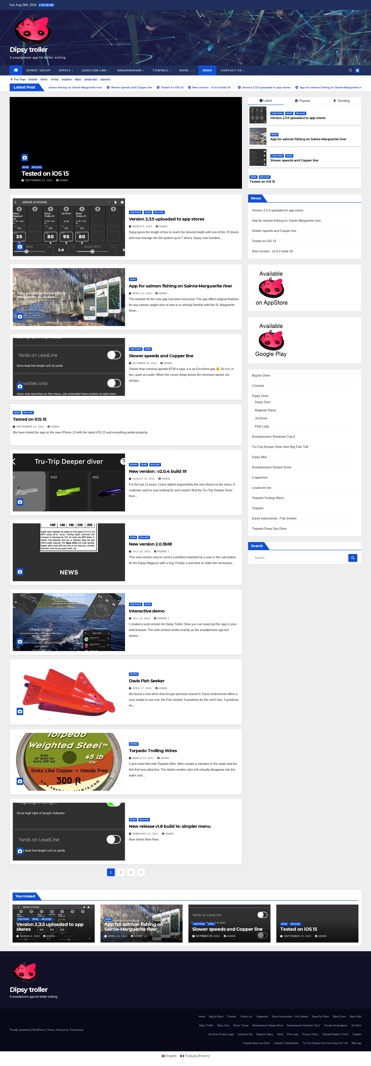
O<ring (54, 79)
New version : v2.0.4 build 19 (62, 173)
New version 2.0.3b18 (150, 544)
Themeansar (76, 1029)
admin (58, 180)
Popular (304, 100)
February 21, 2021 (146, 833)
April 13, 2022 (143, 293)
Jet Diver (261, 418)
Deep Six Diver (320, 1016)
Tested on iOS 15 (262, 181)
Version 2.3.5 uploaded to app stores (297, 118)
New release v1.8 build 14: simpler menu (170, 826)
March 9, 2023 (143, 226)
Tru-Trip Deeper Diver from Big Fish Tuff (280, 447)
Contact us (231, 70)
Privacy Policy (310, 1034)
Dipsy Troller (206, 1025)
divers (44, 79)
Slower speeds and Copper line (294, 160)
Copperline (260, 477)
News (207, 70)
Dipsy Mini (259, 457)
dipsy (78, 79)
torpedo (33, 79)
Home (202, 1016)
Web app (356, 1043)
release (47, 167)
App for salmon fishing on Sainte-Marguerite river (308, 139)
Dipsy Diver (260, 396)
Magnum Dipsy (265, 410)
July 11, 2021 (142, 618)
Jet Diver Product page (221, 1034)
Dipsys (65, 70)
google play (90, 79)
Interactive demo (146, 611)
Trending (343, 100)
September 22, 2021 (30, 426)
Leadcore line (94, 70)
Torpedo (160, 70)
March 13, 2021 (144, 758)
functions (277, 113)
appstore (105, 79)
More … (186, 70)
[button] (350, 70)
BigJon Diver (261, 375)
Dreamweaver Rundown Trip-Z (273, 436)
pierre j (163, 551)
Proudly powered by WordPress (28, 1029)
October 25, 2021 (145, 363)
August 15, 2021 (36, 180)
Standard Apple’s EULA (335, 1034)
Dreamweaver (129, 70)
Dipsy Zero (262, 402)
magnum (66, 79)
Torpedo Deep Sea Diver (269, 528)
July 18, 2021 (142, 551)
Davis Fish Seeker (146, 680)
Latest (267, 100)
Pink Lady (262, 426)
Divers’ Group (38, 70)
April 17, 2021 (143, 688)
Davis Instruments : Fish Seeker (274, 518)
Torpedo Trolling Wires (153, 750)
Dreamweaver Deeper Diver (271, 467)
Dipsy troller (28, 50)
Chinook (258, 385)
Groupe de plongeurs (335, 1025)
